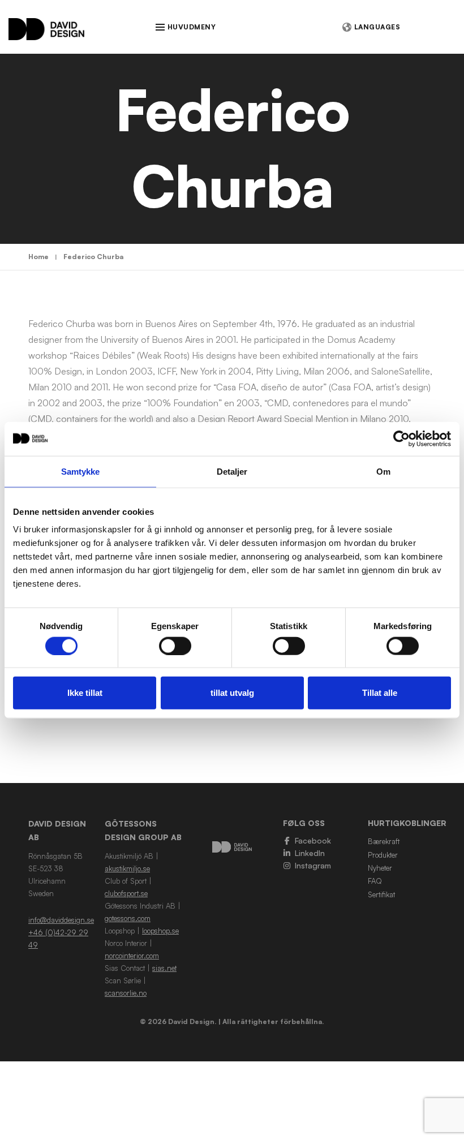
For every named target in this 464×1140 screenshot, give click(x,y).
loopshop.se (160, 930)
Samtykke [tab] (80, 471)
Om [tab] (383, 471)
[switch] (175, 645)
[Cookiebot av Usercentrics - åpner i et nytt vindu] (401, 438)
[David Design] (46, 34)
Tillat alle (379, 693)
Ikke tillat (84, 693)
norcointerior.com (132, 955)
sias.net (164, 968)
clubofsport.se (126, 893)
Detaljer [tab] (232, 471)
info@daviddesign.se (61, 919)
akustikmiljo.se (127, 868)
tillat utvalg (232, 693)
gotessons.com (128, 918)
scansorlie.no (126, 992)
